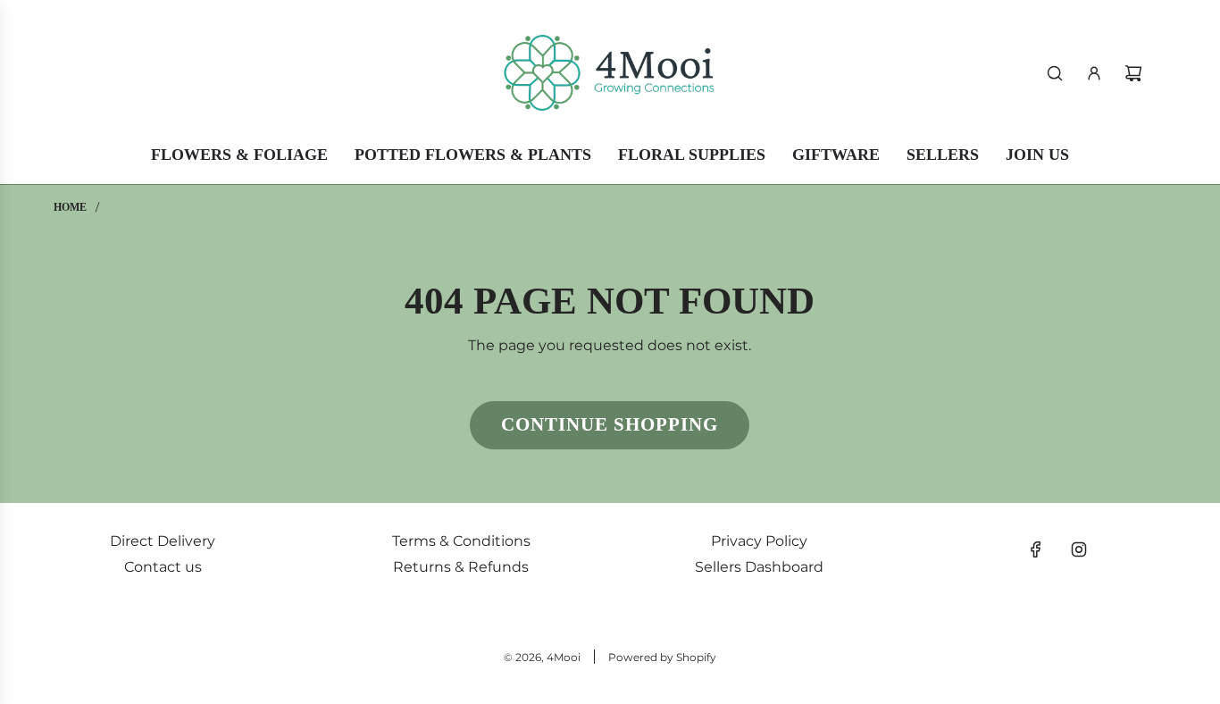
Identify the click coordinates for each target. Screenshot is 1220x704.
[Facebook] (1036, 549)
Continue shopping (609, 424)
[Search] (1054, 73)
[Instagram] (1079, 549)
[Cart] (1133, 73)
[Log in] (1094, 73)
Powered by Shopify (662, 657)
